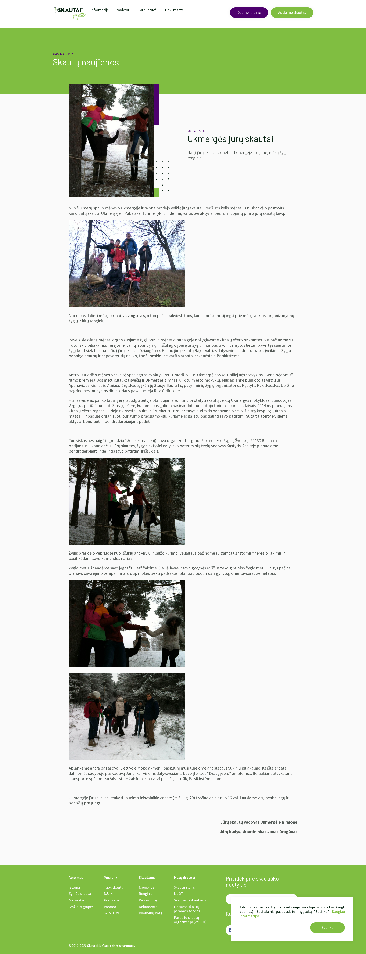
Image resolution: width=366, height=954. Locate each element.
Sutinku (327, 927)
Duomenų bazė (249, 12)
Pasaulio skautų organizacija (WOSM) (190, 919)
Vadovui (123, 9)
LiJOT (178, 893)
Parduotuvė (147, 9)
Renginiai (146, 893)
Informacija (99, 9)
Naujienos (146, 887)
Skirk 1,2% (112, 913)
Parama (110, 906)
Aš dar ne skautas (292, 12)
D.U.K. (109, 893)
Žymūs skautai (80, 893)
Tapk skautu (113, 887)
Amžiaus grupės (81, 906)
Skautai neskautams (190, 900)
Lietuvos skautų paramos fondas (187, 909)
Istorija (74, 887)
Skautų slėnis (184, 887)
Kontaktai (112, 900)
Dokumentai (174, 9)
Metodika (76, 900)
